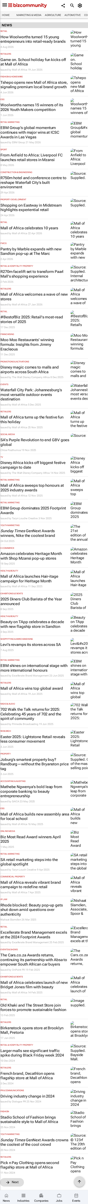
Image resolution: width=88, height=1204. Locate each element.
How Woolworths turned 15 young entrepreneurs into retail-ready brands (33, 39)
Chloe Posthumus (10, 450)
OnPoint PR (18, 969)
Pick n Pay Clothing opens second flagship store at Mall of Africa (29, 1165)
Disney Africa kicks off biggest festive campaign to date (33, 464)
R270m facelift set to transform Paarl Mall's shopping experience (31, 273)
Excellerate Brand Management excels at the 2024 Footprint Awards (33, 934)
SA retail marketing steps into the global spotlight (29, 861)
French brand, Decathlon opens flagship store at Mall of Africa (27, 1075)
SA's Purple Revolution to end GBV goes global (34, 442)
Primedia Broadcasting (25, 724)
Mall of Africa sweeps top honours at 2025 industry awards (32, 487)
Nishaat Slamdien (10, 919)
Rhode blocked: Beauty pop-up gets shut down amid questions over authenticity (31, 909)
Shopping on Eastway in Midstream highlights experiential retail (31, 207)
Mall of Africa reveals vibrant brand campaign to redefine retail (30, 884)
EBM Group (18, 142)
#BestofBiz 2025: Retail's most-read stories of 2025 (31, 319)
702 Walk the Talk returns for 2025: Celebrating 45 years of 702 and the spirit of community (30, 714)
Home (6, 15)
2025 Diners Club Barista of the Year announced (31, 601)
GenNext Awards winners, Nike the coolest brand (27, 533)
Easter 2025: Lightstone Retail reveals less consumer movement (32, 739)
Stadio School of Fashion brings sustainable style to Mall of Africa (29, 1119)
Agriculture (53, 15)
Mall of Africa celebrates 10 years (29, 228)
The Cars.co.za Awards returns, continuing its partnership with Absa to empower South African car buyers (33, 959)
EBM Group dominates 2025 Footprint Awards (33, 510)
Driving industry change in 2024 (27, 1096)
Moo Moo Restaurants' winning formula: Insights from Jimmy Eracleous (27, 344)
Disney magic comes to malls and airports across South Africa (29, 369)
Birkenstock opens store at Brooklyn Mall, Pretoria (31, 1030)
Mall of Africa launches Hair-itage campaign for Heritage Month (29, 578)
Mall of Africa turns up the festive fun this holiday (31, 419)
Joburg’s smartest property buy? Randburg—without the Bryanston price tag (34, 764)
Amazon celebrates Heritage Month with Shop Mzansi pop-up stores (31, 555)
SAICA (15, 801)
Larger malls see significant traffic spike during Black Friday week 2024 (32, 1053)
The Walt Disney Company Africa (31, 377)
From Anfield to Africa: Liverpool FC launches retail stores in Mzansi (31, 157)
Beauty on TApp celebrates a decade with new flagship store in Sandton (32, 624)
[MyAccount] (80, 5)
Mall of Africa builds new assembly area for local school (34, 816)
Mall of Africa (19, 69)
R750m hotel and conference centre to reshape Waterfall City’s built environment (33, 182)
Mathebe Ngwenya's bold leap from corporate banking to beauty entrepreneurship (31, 791)
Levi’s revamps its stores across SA (30, 644)
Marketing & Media (28, 15)
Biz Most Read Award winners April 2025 (30, 839)
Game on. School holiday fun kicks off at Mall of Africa (33, 62)
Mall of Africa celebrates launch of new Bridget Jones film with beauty (34, 984)
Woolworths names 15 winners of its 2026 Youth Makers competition (31, 107)
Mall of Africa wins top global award (31, 688)
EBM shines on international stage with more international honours (33, 667)
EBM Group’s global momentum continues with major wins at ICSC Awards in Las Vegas (29, 132)
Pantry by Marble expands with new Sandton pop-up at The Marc (31, 251)
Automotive (73, 15)
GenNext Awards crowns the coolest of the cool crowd (34, 1142)
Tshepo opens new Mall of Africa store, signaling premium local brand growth (34, 84)
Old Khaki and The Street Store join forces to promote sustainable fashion (33, 1007)
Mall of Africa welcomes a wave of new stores (34, 296)
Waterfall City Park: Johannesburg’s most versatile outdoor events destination (31, 394)
